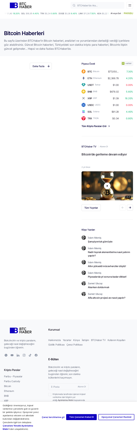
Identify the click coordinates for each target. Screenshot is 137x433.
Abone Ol (104, 146)
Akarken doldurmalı (98, 287)
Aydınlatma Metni (66, 400)
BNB (6, 395)
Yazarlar (67, 340)
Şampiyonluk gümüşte (100, 241)
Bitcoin (7, 386)
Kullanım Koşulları (116, 340)
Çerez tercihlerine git (53, 417)
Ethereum (9, 391)
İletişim (85, 340)
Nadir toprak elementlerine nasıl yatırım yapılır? (109, 253)
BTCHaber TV (98, 340)
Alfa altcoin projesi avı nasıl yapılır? (106, 297)
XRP (6, 400)
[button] (130, 208)
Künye (76, 340)
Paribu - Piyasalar (13, 376)
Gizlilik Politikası (56, 344)
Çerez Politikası (74, 344)
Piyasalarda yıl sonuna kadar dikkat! (107, 276)
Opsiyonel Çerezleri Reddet (116, 417)
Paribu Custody (12, 381)
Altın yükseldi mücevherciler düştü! (107, 266)
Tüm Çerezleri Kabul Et (81, 417)
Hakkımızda (54, 340)
